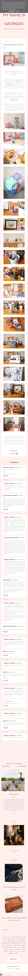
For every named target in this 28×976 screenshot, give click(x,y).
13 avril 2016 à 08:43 (18, 735)
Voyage (10, 941)
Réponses (6, 479)
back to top (13, 959)
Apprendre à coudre (16, 943)
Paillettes (22, 941)
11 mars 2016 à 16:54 (18, 688)
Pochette (8, 947)
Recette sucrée (18, 937)
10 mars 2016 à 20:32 (14, 579)
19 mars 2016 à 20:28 (19, 559)
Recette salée (9, 945)
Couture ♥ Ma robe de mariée (14, 835)
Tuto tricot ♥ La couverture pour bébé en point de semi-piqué (14, 919)
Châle (23, 949)
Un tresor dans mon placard (10, 495)
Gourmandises (11, 939)
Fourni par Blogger (6, 975)
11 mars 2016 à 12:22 (9, 701)
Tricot (12, 937)
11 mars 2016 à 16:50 (18, 483)
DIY (4, 937)
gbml (18, 968)
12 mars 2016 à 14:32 (12, 720)
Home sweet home (15, 41)
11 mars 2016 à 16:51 (18, 517)
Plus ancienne (21, 766)
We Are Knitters (22, 947)
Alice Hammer (15, 941)
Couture (8, 937)
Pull (16, 951)
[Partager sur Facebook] (10, 453)
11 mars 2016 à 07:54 (11, 651)
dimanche (20, 444)
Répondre (5, 475)
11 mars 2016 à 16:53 (18, 603)
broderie (16, 953)
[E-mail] (17, 453)
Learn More (12, 11)
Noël (17, 939)
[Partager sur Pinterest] (15, 453)
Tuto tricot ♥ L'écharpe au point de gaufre (14, 888)
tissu (19, 951)
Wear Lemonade (6, 943)
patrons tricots (17, 945)
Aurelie (5, 651)
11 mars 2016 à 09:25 (11, 672)
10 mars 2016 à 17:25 (19, 467)
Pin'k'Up (5, 672)
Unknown (5, 721)
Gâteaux (6, 951)
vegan (11, 949)
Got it (18, 11)
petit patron (14, 947)
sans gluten (6, 949)
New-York (11, 951)
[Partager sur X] (13, 453)
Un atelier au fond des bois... (10, 626)
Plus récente (6, 766)
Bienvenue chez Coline (9, 467)
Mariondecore (6, 580)
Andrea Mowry (17, 949)
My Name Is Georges (9, 483)
